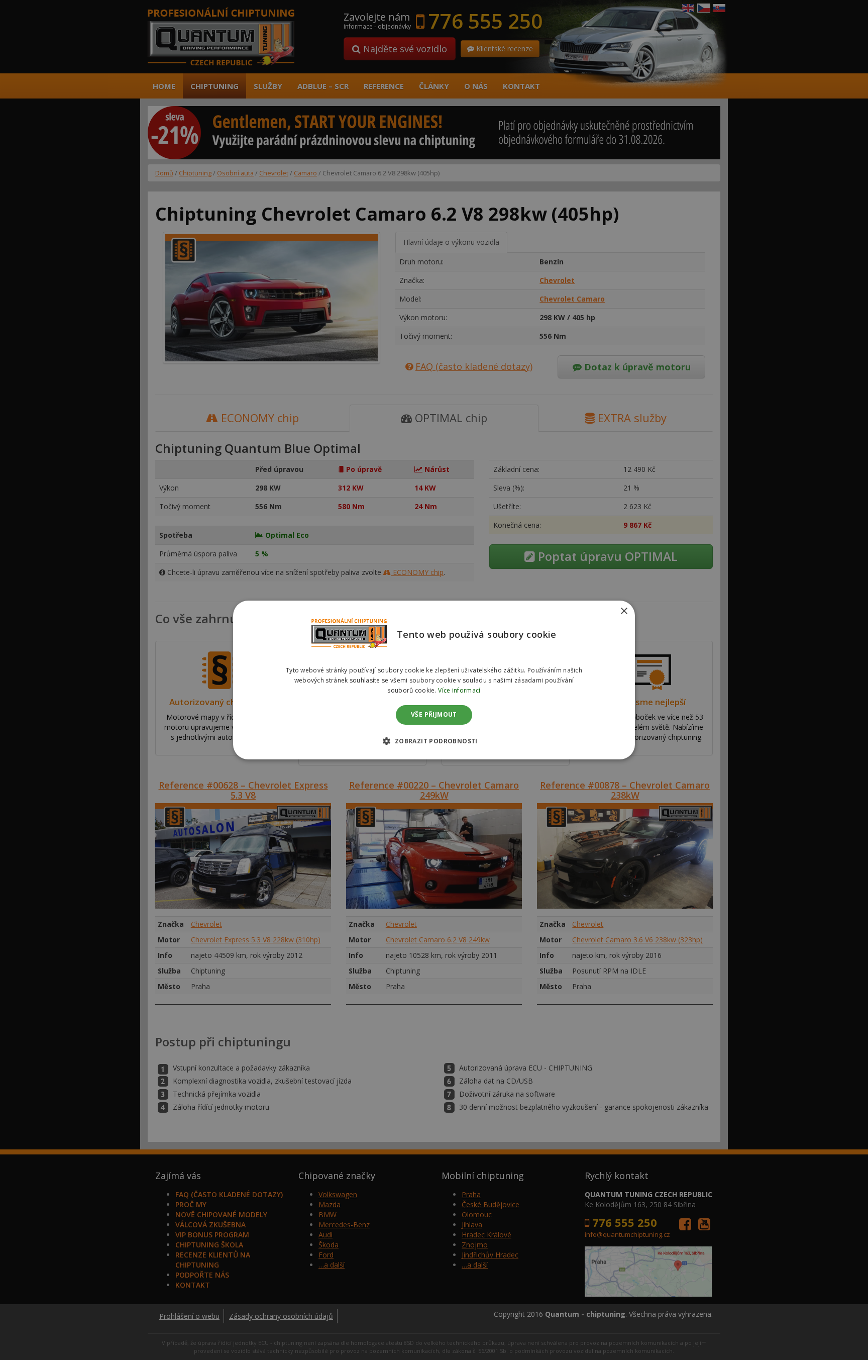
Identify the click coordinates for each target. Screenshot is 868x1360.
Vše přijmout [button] (434, 715)
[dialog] (434, 680)
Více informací (459, 690)
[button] (433, 741)
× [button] (623, 611)
